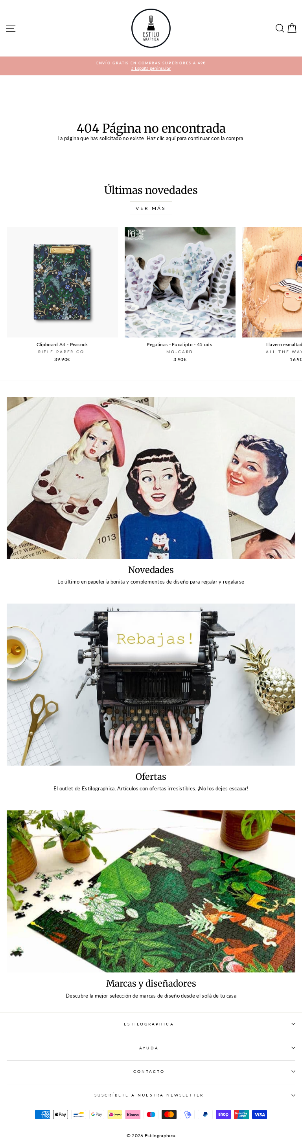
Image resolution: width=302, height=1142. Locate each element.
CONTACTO (149, 1071)
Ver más (151, 208)
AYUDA (148, 1047)
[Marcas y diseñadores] (151, 891)
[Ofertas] (151, 685)
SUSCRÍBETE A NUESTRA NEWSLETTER (149, 1095)
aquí (170, 138)
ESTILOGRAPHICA (149, 1024)
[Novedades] (151, 478)
